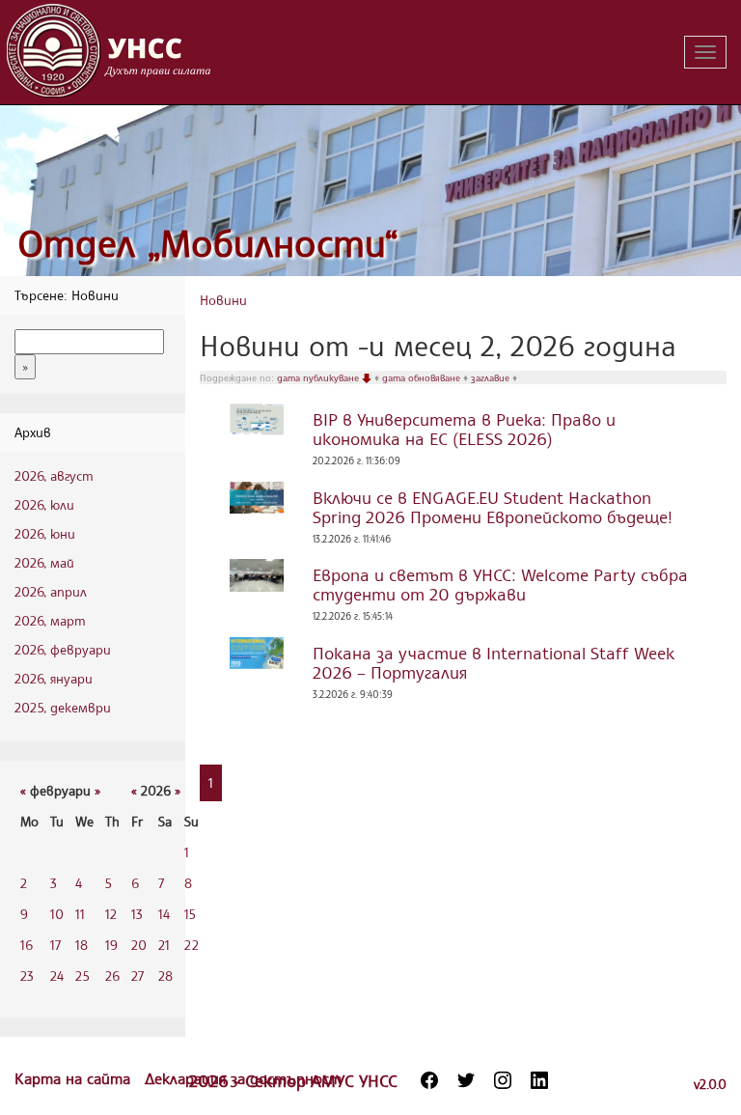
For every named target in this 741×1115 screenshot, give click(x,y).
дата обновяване (422, 377)
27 (137, 975)
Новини (223, 300)
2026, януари (53, 678)
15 (190, 914)
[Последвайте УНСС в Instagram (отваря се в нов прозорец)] (502, 1080)
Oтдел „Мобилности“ (207, 242)
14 (164, 914)
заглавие (491, 377)
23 (27, 975)
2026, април (50, 591)
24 (57, 975)
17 (55, 944)
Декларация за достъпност (243, 1078)
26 (112, 975)
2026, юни (44, 533)
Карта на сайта (74, 1078)
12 (111, 914)
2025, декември (62, 707)
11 (80, 914)
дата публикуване (319, 377)
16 (26, 944)
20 (139, 944)
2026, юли (44, 504)
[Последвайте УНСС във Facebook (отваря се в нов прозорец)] (429, 1080)
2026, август (54, 475)
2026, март (50, 620)
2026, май (44, 562)
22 (191, 944)
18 (81, 944)
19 (111, 944)
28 (165, 975)
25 (82, 975)
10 (57, 914)
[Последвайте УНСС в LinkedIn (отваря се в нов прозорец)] (539, 1080)
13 (137, 914)
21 (164, 944)
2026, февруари (62, 649)
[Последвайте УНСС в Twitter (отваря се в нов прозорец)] (466, 1080)
